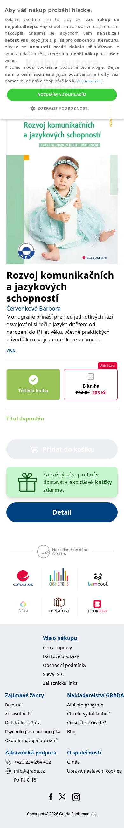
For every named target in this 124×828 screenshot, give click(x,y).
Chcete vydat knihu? (88, 714)
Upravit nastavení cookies (94, 771)
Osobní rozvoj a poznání (31, 740)
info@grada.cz (29, 771)
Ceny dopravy (57, 647)
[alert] (62, 59)
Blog (72, 731)
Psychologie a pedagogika (32, 731)
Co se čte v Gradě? (86, 722)
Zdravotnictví (19, 714)
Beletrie (13, 705)
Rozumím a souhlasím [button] (62, 94)
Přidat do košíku (68, 449)
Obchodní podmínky (64, 665)
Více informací (89, 81)
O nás (73, 762)
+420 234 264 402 (32, 762)
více (11, 349)
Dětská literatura (23, 722)
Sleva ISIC (53, 674)
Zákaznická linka (60, 683)
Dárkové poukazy (61, 656)
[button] (62, 108)
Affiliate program (85, 705)
